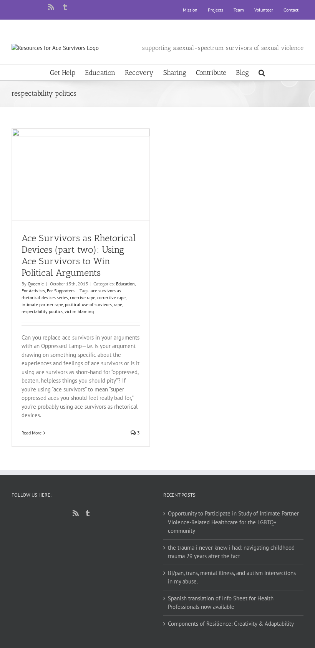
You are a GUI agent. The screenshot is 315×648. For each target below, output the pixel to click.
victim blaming (79, 311)
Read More (31, 433)
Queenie (36, 284)
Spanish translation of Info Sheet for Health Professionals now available (221, 603)
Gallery (87, 157)
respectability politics (42, 311)
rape (118, 304)
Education (125, 284)
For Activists (33, 290)
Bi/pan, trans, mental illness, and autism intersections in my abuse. (232, 577)
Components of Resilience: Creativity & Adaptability (231, 623)
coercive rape (82, 297)
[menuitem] (190, 10)
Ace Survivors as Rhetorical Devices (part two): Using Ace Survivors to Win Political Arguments (74, 157)
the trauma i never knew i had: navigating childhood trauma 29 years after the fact (231, 552)
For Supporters (61, 290)
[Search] (262, 72)
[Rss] (76, 513)
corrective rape (111, 297)
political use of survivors (88, 304)
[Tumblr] (88, 513)
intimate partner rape (42, 304)
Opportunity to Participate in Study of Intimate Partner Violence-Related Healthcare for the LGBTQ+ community (233, 522)
